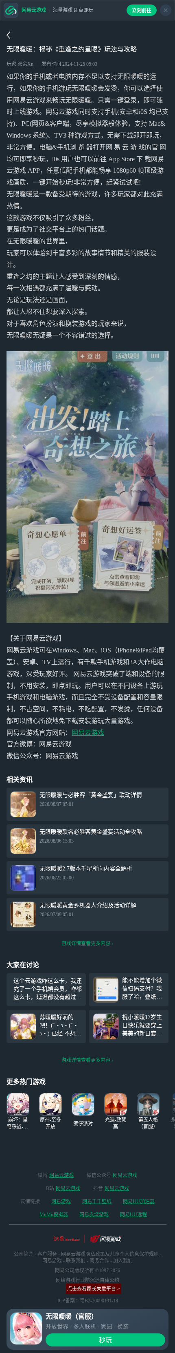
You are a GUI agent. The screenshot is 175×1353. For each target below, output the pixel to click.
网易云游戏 (88, 732)
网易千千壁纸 (97, 1201)
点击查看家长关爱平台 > (93, 1289)
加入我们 (123, 1261)
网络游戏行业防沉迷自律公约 (87, 1280)
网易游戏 (61, 1201)
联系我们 (75, 1261)
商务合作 (99, 1261)
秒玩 (105, 1340)
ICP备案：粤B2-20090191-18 (87, 1301)
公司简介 (23, 1254)
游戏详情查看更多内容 (85, 943)
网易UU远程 (133, 1214)
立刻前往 (141, 10)
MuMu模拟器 (53, 1214)
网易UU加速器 (139, 1201)
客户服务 (47, 1254)
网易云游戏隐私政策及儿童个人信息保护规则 (110, 1254)
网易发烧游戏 (94, 1214)
